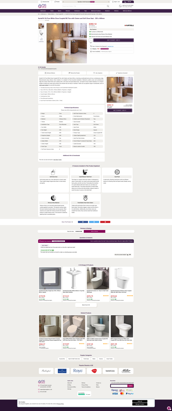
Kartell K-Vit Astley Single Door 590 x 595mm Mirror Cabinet (50, 291)
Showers (68, 10)
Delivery (83, 383)
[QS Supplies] (42, 6)
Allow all (140, 401)
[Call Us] (120, 6)
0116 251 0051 (43, 391)
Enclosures (77, 10)
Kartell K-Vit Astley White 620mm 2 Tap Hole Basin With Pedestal (73, 291)
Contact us (98, 383)
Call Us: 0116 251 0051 (127, 5)
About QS (69, 383)
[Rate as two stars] (76, 231)
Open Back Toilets (57, 159)
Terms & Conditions (86, 387)
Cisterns (101, 358)
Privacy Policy (85, 385)
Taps (85, 10)
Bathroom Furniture (96, 10)
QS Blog (69, 385)
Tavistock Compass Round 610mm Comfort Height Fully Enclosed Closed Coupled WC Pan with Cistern (50, 340)
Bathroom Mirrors (127, 10)
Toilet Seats (86, 358)
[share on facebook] (83, 222)
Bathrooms (43, 10)
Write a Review (94, 231)
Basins (59, 10)
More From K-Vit (86, 305)
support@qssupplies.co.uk (46, 389)
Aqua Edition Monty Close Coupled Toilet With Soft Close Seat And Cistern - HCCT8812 (74, 339)
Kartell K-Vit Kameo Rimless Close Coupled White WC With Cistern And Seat (121, 291)
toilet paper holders (43, 85)
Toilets (51, 10)
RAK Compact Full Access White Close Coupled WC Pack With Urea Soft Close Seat (121, 339)
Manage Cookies (140, 404)
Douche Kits (62, 358)
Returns (98, 387)
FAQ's (97, 385)
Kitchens (116, 10)
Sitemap (69, 389)
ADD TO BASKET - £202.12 (113, 40)
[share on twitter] (94, 222)
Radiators (107, 10)
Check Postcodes (104, 48)
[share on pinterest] (105, 222)
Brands (57, 1)
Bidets (94, 358)
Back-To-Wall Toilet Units (74, 358)
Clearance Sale (46, 1)
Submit (130, 385)
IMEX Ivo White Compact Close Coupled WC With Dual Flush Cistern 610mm (97, 339)
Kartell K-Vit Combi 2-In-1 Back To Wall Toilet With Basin (97, 291)
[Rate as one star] (76, 231)
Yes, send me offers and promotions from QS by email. (122, 382)
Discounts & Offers (71, 387)
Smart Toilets (110, 358)
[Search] (108, 6)
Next (85, 43)
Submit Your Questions (46, 241)
